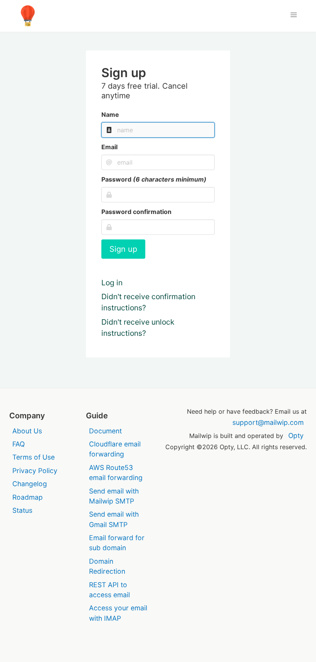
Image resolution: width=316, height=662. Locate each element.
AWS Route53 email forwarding (116, 472)
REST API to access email (109, 590)
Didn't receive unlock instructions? (137, 327)
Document (105, 431)
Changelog (29, 484)
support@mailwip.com (268, 422)
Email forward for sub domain (117, 543)
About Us (27, 431)
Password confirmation (136, 212)
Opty (296, 435)
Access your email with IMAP (118, 613)
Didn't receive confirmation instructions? (148, 302)
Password (154, 179)
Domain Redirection (107, 566)
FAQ (18, 444)
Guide (97, 415)
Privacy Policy (34, 471)
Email (109, 147)
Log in (112, 282)
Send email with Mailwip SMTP (114, 496)
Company (27, 415)
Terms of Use (33, 457)
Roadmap (27, 497)
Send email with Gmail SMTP (114, 519)
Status (22, 510)
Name (110, 114)
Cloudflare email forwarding (115, 449)
